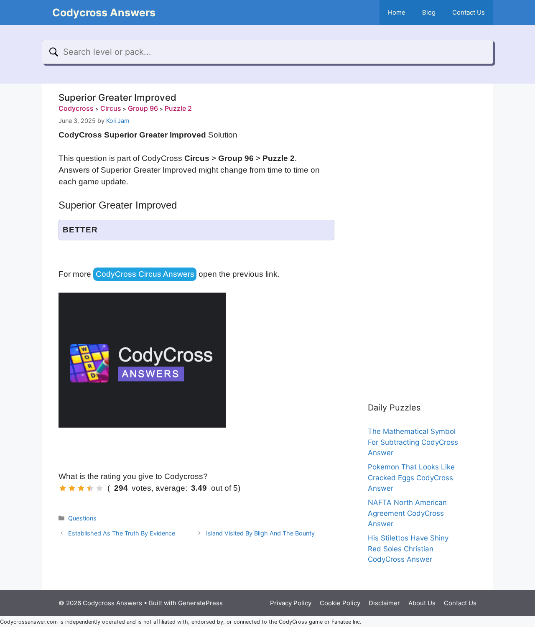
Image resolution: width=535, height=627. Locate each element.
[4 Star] (90, 488)
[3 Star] (81, 488)
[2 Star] (72, 488)
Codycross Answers (103, 12)
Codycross (76, 108)
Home (396, 12)
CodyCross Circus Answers (145, 274)
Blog (429, 12)
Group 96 (143, 108)
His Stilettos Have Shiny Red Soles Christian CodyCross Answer (408, 548)
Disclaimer (384, 603)
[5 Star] (99, 488)
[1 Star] (63, 488)
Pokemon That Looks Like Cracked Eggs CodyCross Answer (411, 477)
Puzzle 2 (178, 108)
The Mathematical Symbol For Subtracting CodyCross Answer (413, 442)
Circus (110, 108)
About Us (422, 603)
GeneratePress (200, 603)
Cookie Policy (340, 603)
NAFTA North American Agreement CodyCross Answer (407, 513)
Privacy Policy (290, 603)
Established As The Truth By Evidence (121, 533)
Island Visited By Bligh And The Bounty (260, 533)
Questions (82, 518)
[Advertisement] (414, 234)
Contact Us (468, 12)
